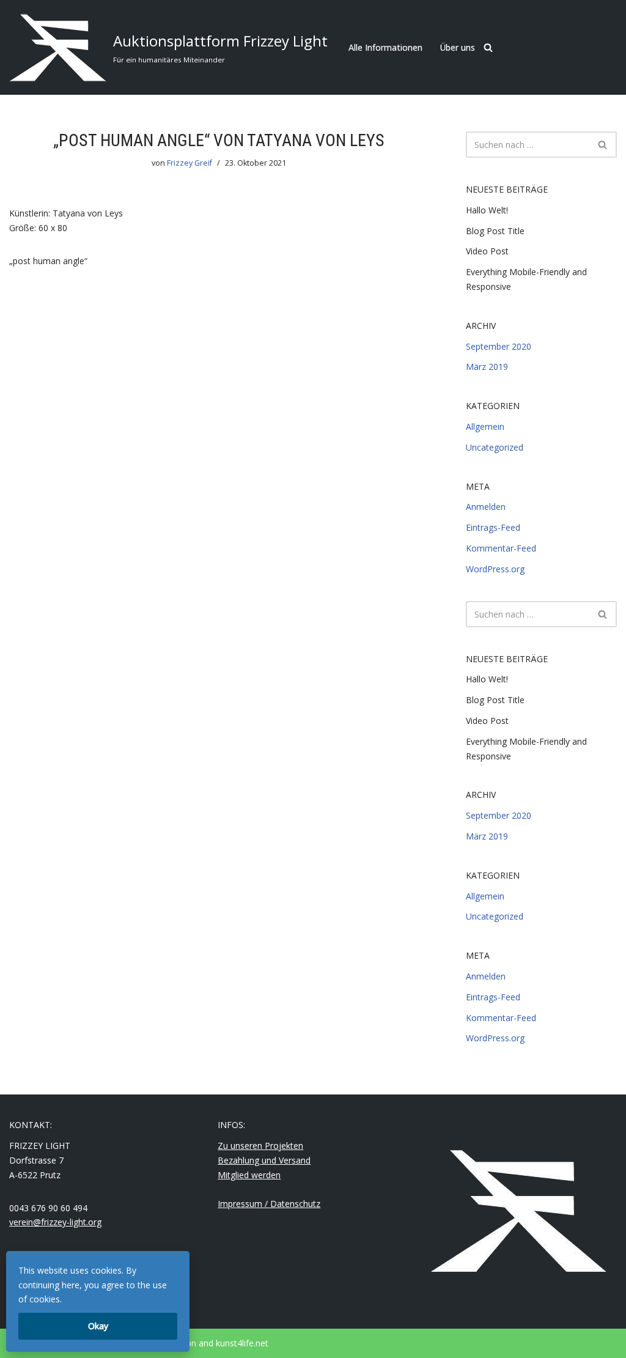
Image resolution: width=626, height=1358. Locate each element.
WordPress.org (495, 569)
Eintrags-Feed (493, 527)
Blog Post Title (495, 231)
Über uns (457, 47)
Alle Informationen (385, 47)
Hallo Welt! (487, 210)
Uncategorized (494, 447)
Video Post (487, 251)
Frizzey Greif (189, 163)
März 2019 (487, 366)
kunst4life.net (242, 1343)
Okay (98, 1326)
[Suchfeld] (488, 47)
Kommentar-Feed (501, 548)
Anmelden (486, 506)
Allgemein (485, 426)
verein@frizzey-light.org (55, 1222)
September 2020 (498, 346)
